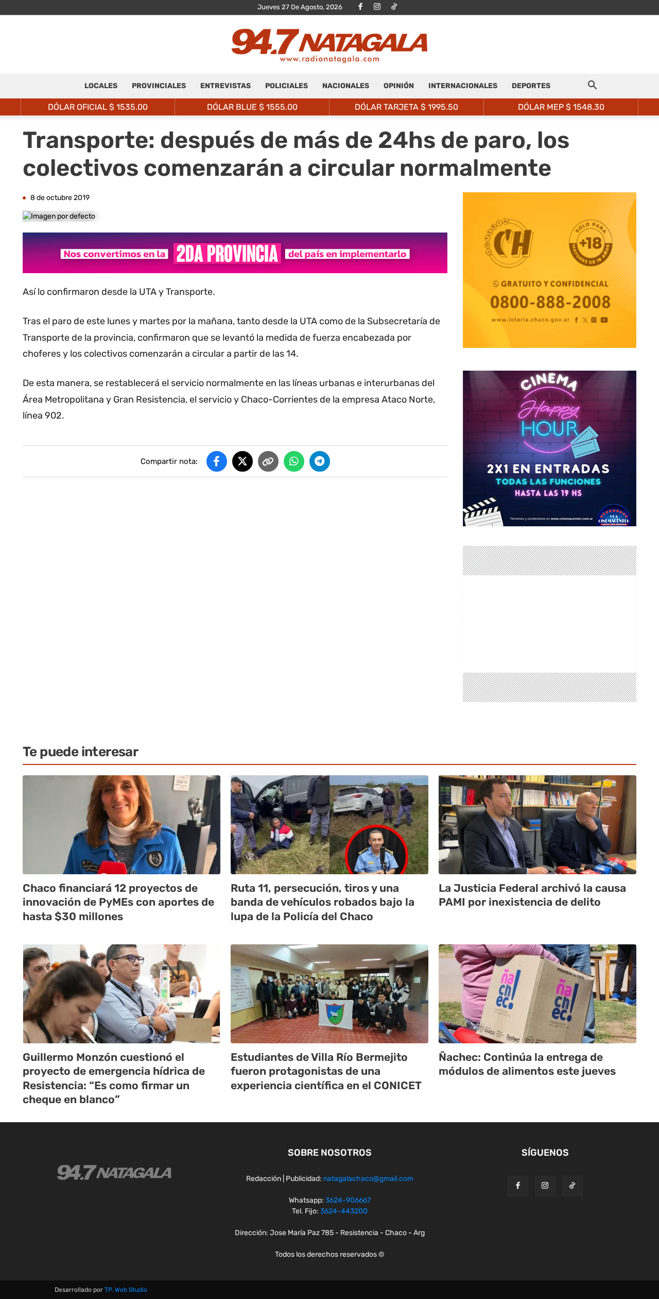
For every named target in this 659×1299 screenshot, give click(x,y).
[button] (592, 86)
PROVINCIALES (159, 85)
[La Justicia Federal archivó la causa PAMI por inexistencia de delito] (537, 824)
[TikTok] (394, 7)
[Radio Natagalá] (329, 45)
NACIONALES (345, 85)
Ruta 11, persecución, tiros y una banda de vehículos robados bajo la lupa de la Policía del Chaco (322, 902)
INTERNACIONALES (462, 85)
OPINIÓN (399, 85)
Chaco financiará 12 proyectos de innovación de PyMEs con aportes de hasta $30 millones (118, 902)
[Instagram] (377, 7)
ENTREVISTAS (225, 85)
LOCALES (100, 85)
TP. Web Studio (126, 1289)
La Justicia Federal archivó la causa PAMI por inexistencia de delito (532, 894)
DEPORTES (531, 85)
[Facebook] (360, 7)
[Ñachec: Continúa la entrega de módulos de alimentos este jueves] (537, 993)
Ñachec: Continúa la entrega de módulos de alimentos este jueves (527, 1064)
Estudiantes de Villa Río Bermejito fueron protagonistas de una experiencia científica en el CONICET (326, 1071)
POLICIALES (286, 85)
